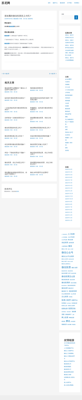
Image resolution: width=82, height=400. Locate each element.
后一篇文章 (53, 73)
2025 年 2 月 (68, 220)
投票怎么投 (64, 305)
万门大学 (67, 87)
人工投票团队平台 (69, 348)
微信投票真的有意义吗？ (13, 128)
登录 (17, 191)
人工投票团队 (64, 237)
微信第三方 (65, 291)
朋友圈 (74, 311)
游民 (66, 129)
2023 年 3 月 (68, 188)
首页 (49, 3)
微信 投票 (74, 267)
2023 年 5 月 (68, 183)
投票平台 (75, 300)
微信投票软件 (64, 285)
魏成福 (73, 324)
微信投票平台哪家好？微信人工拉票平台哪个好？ (16, 89)
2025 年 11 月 (69, 196)
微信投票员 (70, 270)
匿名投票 (70, 239)
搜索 (63, 14)
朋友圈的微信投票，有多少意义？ (40, 118)
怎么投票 (65, 297)
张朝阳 (67, 106)
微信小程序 (64, 261)
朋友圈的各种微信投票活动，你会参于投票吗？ (16, 173)
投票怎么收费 (71, 305)
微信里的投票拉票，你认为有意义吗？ (41, 153)
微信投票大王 (67, 369)
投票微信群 (74, 303)
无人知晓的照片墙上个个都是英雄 (69, 122)
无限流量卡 (69, 311)
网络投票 (71, 317)
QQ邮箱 (67, 84)
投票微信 (64, 303)
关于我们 (69, 3)
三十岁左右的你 (69, 90)
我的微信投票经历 (36, 88)
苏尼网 (6, 3)
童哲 (66, 147)
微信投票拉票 (65, 279)
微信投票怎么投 (68, 276)
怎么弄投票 (73, 294)
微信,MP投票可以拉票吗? (39, 172)
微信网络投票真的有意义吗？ (40, 128)
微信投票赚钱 (73, 282)
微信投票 (62, 3)
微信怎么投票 (70, 261)
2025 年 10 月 (69, 199)
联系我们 (76, 3)
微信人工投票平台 (69, 350)
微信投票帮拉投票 (69, 372)
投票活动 (71, 308)
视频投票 (64, 324)
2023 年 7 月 (68, 180)
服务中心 (55, 3)
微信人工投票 (70, 249)
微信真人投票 (67, 374)
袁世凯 (67, 150)
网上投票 (65, 317)
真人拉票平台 (67, 382)
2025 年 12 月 (69, 193)
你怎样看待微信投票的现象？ (15, 144)
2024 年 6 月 (68, 169)
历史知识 (67, 98)
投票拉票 (65, 308)
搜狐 (66, 116)
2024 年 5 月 (68, 172)
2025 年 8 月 (68, 204)
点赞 (73, 314)
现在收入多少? (69, 132)
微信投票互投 (64, 270)
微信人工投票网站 (69, 353)
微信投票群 (66, 282)
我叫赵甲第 (68, 114)
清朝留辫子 (68, 314)
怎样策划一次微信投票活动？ (15, 118)
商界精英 (67, 100)
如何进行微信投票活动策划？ (15, 98)
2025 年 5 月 (68, 212)
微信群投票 (73, 291)
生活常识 (67, 135)
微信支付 (71, 288)
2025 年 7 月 (68, 207)
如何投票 (71, 242)
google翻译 (68, 79)
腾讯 (68, 321)
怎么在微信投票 (66, 294)
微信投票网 (72, 279)
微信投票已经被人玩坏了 (39, 144)
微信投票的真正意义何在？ (14, 136)
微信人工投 (64, 249)
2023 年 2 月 (68, 191)
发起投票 (65, 242)
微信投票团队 (67, 366)
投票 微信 (69, 303)
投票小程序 (66, 300)
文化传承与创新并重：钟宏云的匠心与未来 (69, 53)
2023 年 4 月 (68, 185)
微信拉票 (65, 288)
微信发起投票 (71, 259)
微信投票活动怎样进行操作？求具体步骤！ (41, 99)
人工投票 (71, 234)
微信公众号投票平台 (69, 361)
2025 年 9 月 (68, 201)
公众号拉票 (64, 239)
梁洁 (66, 127)
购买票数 (69, 324)
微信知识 (67, 111)
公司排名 (67, 92)
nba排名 (67, 81)
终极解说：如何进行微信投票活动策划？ (41, 108)
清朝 (63, 314)
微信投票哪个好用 (66, 273)
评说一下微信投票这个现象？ (15, 153)
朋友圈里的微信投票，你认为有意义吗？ (41, 163)
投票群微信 (64, 311)
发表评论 (30, 18)
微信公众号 (67, 252)
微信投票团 (73, 273)
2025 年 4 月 (68, 215)
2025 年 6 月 (68, 209)
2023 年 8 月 (68, 177)
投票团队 (71, 296)
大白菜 (67, 103)
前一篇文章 (5, 73)
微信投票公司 (67, 364)
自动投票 (73, 321)
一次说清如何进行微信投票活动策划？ (16, 108)
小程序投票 (65, 246)
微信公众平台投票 (68, 256)
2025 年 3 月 (68, 217)
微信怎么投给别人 (66, 263)
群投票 (63, 321)
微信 (70, 246)
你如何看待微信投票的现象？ (40, 136)
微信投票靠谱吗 (71, 285)
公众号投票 (71, 237)
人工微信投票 (64, 234)
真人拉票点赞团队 (69, 385)
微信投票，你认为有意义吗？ (15, 162)
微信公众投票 (65, 259)
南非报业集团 (68, 95)
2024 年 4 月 (68, 174)
